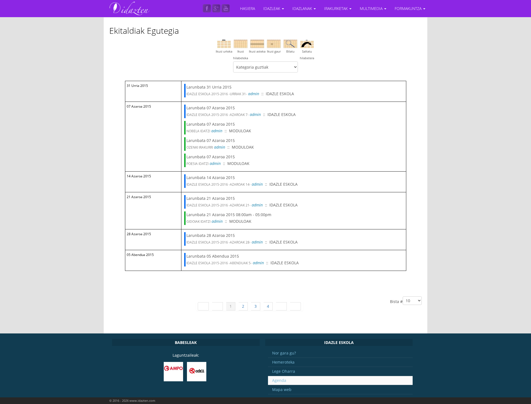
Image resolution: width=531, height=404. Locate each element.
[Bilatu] (290, 43)
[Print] (415, 27)
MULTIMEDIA (372, 8)
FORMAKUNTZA (409, 8)
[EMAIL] (420, 27)
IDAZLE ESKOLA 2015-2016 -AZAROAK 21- (218, 205)
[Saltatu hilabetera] (307, 43)
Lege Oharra (283, 371)
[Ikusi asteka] (257, 43)
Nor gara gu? (284, 353)
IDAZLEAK (272, 8)
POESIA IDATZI (197, 163)
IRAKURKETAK (336, 8)
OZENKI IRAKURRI (199, 147)
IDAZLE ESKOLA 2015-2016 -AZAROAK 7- (217, 114)
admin (253, 93)
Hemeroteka (283, 362)
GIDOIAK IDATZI (198, 221)
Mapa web (281, 389)
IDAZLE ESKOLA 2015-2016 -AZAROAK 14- (218, 184)
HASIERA (247, 8)
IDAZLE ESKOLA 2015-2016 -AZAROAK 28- (218, 242)
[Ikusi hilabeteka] (241, 43)
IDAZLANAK (302, 8)
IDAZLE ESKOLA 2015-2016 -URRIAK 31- (216, 94)
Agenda (279, 380)
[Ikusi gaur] (274, 43)
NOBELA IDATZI (198, 131)
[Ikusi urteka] (224, 43)
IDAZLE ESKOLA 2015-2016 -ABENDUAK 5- (219, 263)
